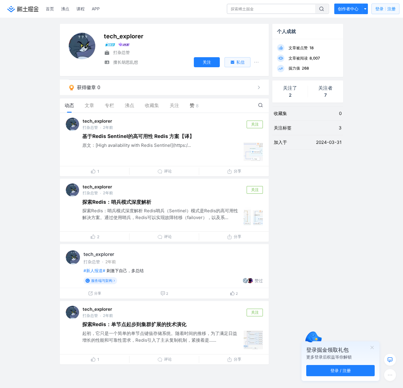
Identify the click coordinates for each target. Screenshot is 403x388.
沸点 (65, 8)
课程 (80, 8)
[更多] (390, 375)
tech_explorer (97, 121)
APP (96, 8)
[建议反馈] (390, 360)
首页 (50, 8)
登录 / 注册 (340, 370)
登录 (385, 8)
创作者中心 (348, 8)
